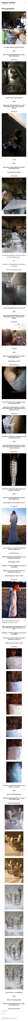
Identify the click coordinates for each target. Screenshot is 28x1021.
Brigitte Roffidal (8, 3)
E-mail (3, 1013)
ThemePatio (14, 1018)
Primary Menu (25, 3)
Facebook (4, 1011)
